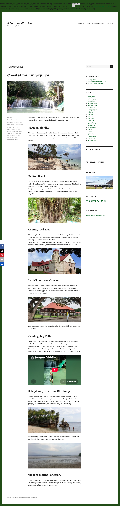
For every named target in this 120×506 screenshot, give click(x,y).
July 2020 (90, 113)
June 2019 (90, 129)
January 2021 (91, 101)
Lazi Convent (18, 128)
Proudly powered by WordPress (28, 497)
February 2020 (92, 122)
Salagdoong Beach (17, 131)
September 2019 (92, 127)
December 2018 (92, 140)
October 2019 (91, 125)
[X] (2, 251)
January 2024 (91, 96)
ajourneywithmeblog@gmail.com (95, 215)
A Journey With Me (19, 23)
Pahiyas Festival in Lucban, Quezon (97, 81)
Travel (21, 120)
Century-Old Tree (15, 124)
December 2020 (92, 103)
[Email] (2, 259)
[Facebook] (2, 246)
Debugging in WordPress (102, 6)
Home (80, 23)
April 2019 (90, 133)
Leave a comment (12, 139)
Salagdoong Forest (12, 133)
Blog (88, 23)
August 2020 (91, 111)
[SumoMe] (2, 264)
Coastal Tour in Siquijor (28, 75)
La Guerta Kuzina (16, 126)
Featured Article (98, 23)
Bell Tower (10, 122)
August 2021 (91, 98)
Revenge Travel (92, 80)
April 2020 (91, 118)
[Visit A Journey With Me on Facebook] (87, 201)
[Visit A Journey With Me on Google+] (98, 201)
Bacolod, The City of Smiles (95, 83)
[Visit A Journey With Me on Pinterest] (95, 201)
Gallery (108, 23)
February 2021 (92, 100)
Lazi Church (10, 128)
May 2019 (90, 131)
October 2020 (91, 107)
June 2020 (90, 114)
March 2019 (91, 135)
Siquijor (12, 135)
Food (8, 120)
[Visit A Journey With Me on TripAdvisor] (92, 201)
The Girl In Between (95, 162)
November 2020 (92, 105)
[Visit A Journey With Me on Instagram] (105, 201)
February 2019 (92, 137)
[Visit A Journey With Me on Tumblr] (89, 201)
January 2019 (91, 138)
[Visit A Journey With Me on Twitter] (102, 201)
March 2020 (91, 120)
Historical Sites (15, 120)
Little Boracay (11, 129)
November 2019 (92, 124)
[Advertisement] (60, 50)
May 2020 (90, 116)
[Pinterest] (2, 255)
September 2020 (92, 109)
